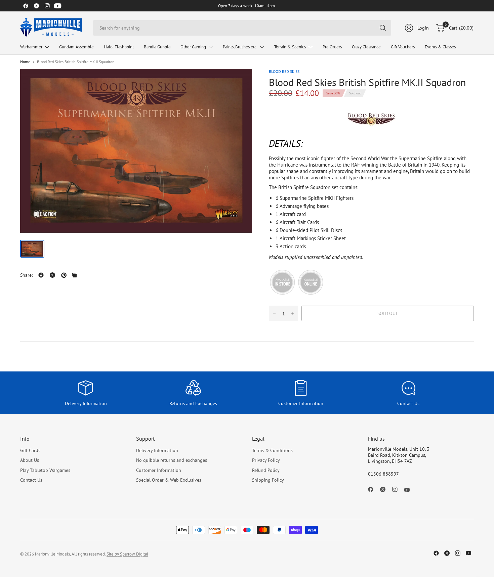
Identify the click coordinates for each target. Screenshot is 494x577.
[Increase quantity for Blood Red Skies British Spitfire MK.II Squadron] (293, 313)
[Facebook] (25, 5)
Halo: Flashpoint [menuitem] (119, 47)
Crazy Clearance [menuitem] (366, 47)
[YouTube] (57, 5)
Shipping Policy (268, 480)
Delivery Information (157, 450)
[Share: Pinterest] (63, 275)
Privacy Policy (266, 460)
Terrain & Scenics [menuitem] (290, 47)
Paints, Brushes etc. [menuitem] (240, 47)
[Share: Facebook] (41, 275)
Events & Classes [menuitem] (440, 47)
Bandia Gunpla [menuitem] (157, 47)
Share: (26, 275)
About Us (29, 460)
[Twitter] (36, 5)
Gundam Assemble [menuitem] (76, 47)
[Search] (382, 28)
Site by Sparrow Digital (127, 554)
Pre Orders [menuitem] (332, 47)
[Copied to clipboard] (74, 275)
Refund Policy (266, 470)
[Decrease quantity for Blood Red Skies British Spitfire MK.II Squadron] (274, 313)
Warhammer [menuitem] (31, 47)
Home (25, 62)
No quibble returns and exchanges (171, 460)
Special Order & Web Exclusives (168, 480)
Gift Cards (30, 450)
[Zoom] (239, 82)
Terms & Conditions (272, 450)
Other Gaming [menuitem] (193, 47)
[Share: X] (52, 275)
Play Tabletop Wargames (45, 470)
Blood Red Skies (284, 71)
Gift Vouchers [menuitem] (403, 47)
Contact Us (31, 480)
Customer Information (158, 470)
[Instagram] (47, 5)
